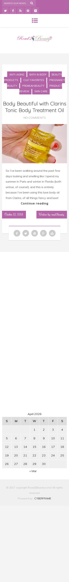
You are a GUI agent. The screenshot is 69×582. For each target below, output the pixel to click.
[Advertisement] (35, 289)
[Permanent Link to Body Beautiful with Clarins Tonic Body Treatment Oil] (34, 162)
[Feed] (20, 10)
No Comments (34, 117)
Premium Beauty (33, 85)
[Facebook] (13, 10)
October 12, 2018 (14, 214)
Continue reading (34, 203)
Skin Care (40, 91)
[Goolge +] (35, 10)
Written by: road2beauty (51, 214)
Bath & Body (38, 74)
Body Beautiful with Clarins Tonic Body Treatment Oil (34, 106)
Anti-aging (16, 74)
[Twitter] (5, 10)
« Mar (33, 471)
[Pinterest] (28, 10)
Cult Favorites (33, 80)
